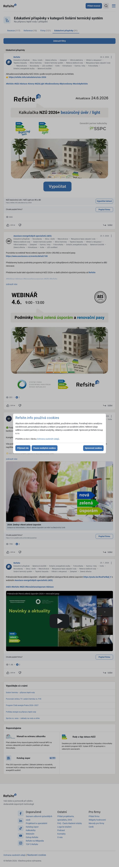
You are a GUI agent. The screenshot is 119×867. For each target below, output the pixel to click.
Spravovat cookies (93, 448)
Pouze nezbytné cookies (44, 448)
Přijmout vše (23, 448)
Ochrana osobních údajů (48, 439)
